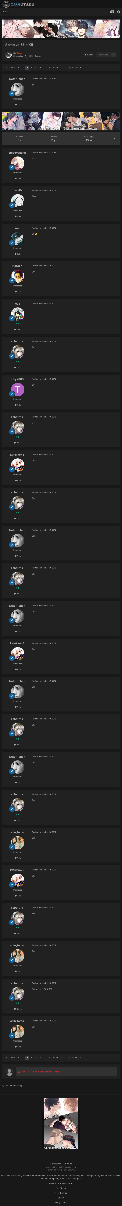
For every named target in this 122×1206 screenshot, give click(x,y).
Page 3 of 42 (74, 68)
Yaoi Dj (61, 1198)
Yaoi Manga (61, 1188)
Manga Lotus (61, 1202)
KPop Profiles (61, 1193)
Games (38, 56)
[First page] (6, 68)
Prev (12, 68)
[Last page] (62, 68)
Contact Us (55, 1163)
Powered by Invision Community (61, 1170)
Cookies (68, 1163)
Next (55, 68)
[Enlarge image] (36, 234)
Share (89, 55)
